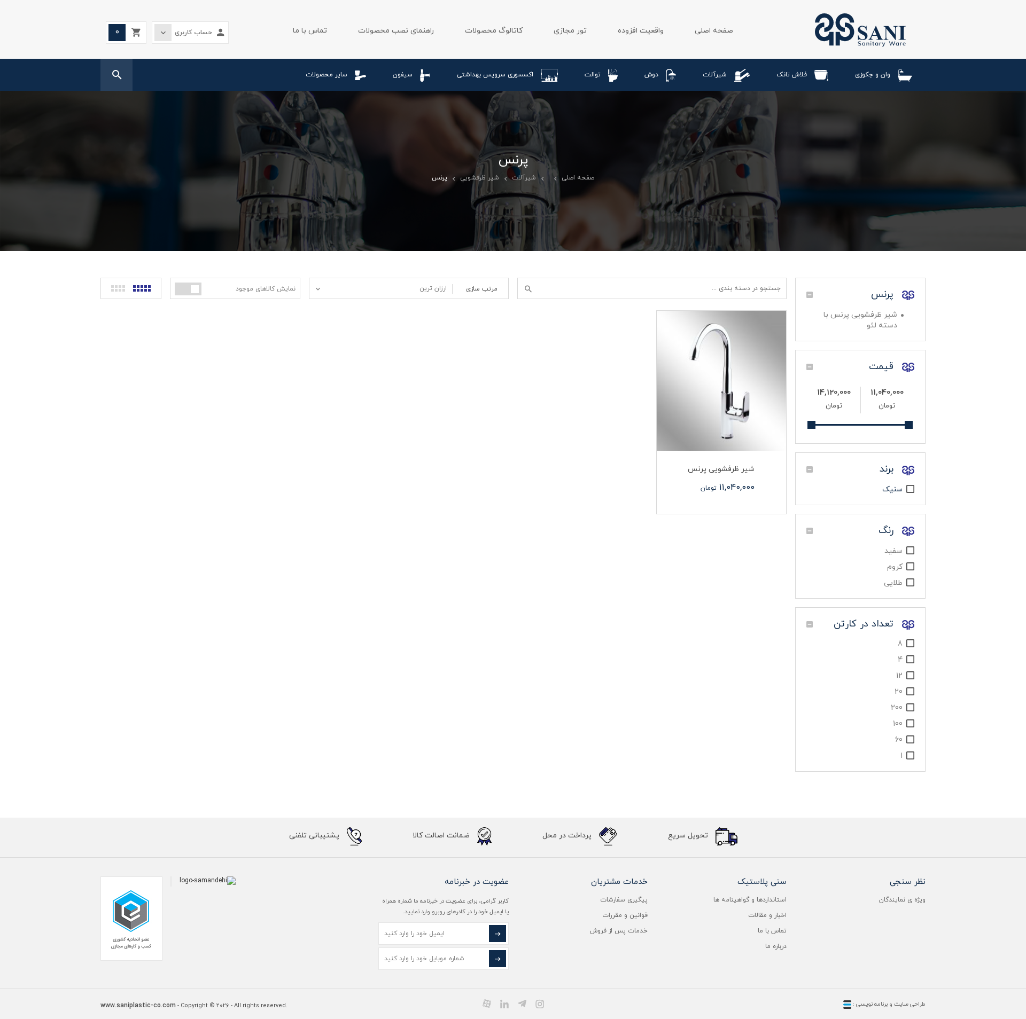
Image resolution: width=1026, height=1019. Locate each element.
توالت (593, 74)
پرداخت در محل (568, 836)
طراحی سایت (910, 1004)
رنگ (888, 530)
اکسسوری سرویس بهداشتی (495, 74)
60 (899, 740)
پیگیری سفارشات (624, 900)
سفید (893, 551)
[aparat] (487, 1003)
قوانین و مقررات (625, 915)
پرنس (884, 294)
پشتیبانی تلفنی (315, 836)
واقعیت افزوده (641, 31)
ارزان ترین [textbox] (433, 288)
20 (899, 692)
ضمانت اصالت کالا (442, 836)
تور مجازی (570, 31)
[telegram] (522, 1003)
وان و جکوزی (872, 74)
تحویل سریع (689, 836)
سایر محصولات (326, 74)
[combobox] (380, 288)
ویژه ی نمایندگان (902, 900)
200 (897, 708)
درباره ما (776, 946)
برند (888, 469)
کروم (895, 567)
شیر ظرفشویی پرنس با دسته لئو (860, 320)
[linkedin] (504, 1003)
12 (899, 676)
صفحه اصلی (714, 31)
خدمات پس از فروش (619, 931)
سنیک (892, 489)
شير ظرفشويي (479, 178)
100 (898, 724)
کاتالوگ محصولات (494, 31)
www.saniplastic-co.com (138, 1005)
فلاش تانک (791, 74)
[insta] (540, 1003)
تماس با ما (310, 31)
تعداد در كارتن (865, 624)
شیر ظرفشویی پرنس (721, 469)
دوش (651, 74)
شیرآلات (715, 74)
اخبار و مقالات (767, 915)
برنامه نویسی (871, 1004)
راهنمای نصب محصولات (396, 31)
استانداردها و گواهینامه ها (750, 900)
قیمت (883, 366)
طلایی (893, 583)
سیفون (403, 74)
